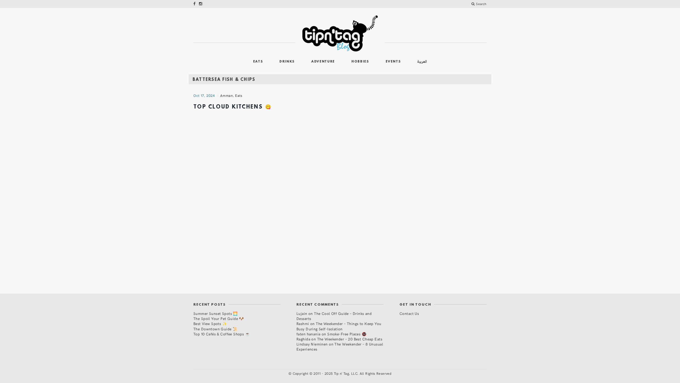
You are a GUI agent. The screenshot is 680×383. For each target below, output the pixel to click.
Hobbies (360, 62)
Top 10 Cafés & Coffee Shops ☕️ (221, 333)
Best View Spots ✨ (210, 323)
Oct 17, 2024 (204, 95)
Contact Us (409, 313)
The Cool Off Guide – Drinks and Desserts (334, 316)
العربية (422, 61)
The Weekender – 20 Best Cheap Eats (349, 339)
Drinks (287, 62)
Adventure (323, 62)
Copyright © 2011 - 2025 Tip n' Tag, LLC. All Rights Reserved (342, 373)
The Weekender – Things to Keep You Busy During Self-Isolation (338, 326)
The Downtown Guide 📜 (215, 328)
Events (393, 62)
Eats (258, 62)
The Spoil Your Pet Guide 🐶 (218, 318)
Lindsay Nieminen (312, 344)
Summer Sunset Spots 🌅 (215, 313)
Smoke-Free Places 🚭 (346, 333)
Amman (226, 95)
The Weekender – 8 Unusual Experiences (339, 347)
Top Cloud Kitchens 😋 (232, 107)
